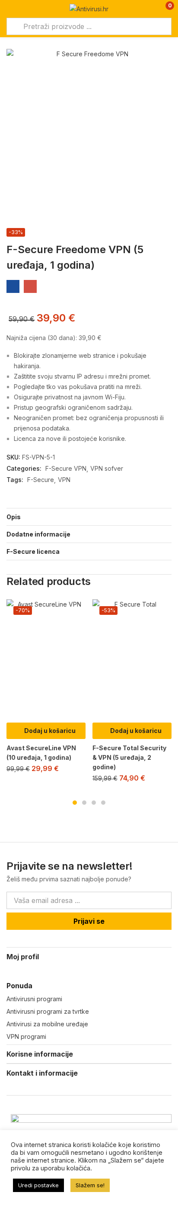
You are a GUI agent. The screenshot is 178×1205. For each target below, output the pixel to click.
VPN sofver (106, 468)
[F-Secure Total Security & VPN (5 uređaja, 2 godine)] (132, 658)
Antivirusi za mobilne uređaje (47, 1024)
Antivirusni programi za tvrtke (47, 1011)
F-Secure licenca (33, 551)
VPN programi (26, 1036)
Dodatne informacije (38, 534)
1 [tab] (75, 802)
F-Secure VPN (65, 468)
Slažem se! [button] (90, 1185)
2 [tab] (84, 802)
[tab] (89, 516)
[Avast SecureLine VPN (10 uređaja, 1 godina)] (46, 658)
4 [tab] (103, 802)
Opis (13, 517)
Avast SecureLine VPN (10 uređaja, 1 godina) (41, 752)
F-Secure (40, 479)
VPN (64, 479)
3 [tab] (94, 802)
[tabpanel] (46, 689)
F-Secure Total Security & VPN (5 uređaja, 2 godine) (129, 757)
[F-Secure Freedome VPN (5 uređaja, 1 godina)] (12, 286)
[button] (164, 8)
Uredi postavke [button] (38, 1185)
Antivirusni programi (34, 999)
